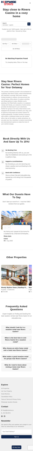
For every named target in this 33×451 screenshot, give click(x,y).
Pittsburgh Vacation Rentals (9, 402)
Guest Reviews (5, 394)
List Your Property (6, 391)
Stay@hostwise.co (8, 410)
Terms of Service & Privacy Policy (11, 399)
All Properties (5, 388)
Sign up (16, 436)
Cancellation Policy (6, 396)
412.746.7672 (7, 413)
